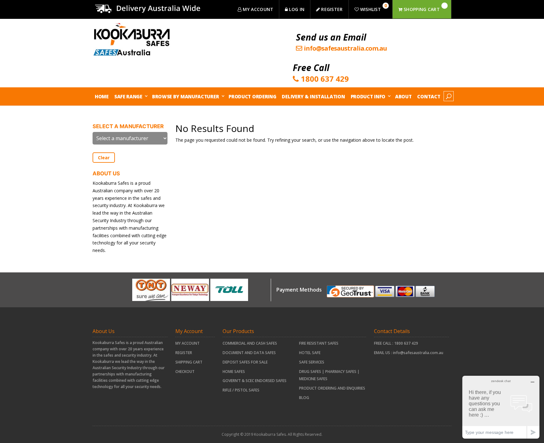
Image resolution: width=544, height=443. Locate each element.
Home (102, 96)
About (403, 96)
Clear (104, 158)
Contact (428, 96)
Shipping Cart (188, 362)
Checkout (185, 371)
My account (187, 343)
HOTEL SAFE (309, 352)
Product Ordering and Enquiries (332, 388)
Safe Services (311, 362)
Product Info (368, 96)
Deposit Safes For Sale (245, 362)
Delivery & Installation (313, 96)
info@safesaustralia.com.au (418, 352)
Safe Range (128, 96)
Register (183, 352)
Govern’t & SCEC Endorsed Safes (254, 380)
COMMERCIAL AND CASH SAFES (250, 343)
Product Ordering (252, 96)
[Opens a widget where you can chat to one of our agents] (501, 407)
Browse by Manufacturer (185, 96)
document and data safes (249, 352)
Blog (304, 397)
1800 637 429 (406, 343)
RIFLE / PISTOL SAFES (241, 390)
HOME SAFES (234, 371)
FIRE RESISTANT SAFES (318, 343)
